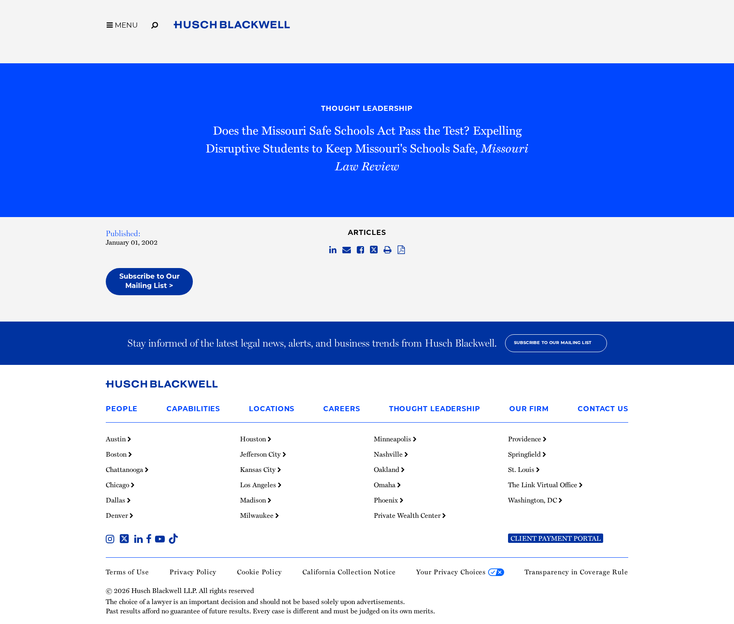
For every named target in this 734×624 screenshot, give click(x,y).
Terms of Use (127, 571)
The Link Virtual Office (543, 484)
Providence (525, 438)
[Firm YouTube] (161, 540)
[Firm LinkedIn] (140, 540)
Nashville (389, 454)
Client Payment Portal (556, 538)
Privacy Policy (193, 571)
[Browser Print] (387, 250)
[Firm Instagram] (112, 540)
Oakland (387, 469)
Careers (341, 409)
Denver (118, 515)
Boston (117, 454)
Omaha (385, 484)
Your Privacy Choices (452, 571)
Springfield (525, 454)
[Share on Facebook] (360, 250)
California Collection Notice (349, 571)
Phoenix (387, 500)
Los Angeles (259, 484)
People (122, 409)
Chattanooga (125, 469)
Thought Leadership (366, 109)
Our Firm (529, 409)
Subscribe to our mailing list (553, 343)
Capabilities (193, 409)
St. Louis (522, 469)
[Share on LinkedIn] (333, 250)
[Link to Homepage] (232, 26)
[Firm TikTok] (173, 540)
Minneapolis (393, 438)
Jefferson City (261, 454)
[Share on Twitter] (374, 250)
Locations (271, 409)
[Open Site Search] (154, 24)
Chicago (118, 484)
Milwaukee (257, 515)
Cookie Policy (259, 571)
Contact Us (603, 409)
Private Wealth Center (408, 515)
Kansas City (258, 469)
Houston (254, 438)
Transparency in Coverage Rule (576, 571)
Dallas (116, 500)
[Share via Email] (346, 250)
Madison (254, 500)
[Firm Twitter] (126, 540)
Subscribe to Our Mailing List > (149, 282)
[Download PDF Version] (401, 250)
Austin (116, 438)
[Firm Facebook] (150, 540)
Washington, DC (533, 500)
